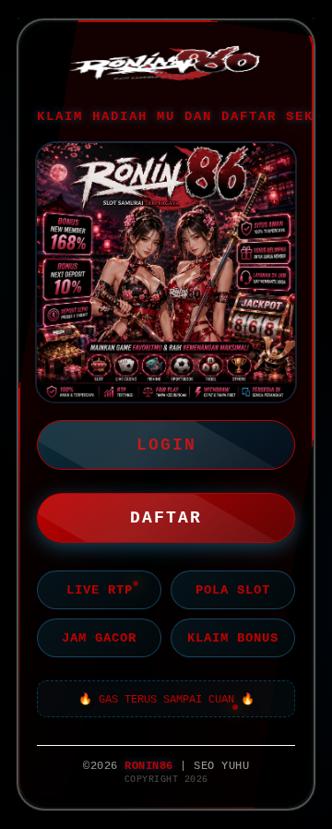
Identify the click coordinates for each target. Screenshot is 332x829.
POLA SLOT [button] (233, 590)
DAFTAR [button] (166, 518)
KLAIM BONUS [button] (233, 638)
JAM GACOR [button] (99, 638)
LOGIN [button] (166, 445)
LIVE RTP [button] (99, 590)
